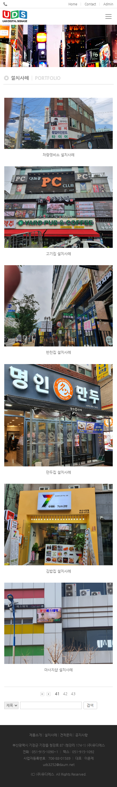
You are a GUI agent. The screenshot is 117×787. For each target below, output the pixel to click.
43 (73, 694)
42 (65, 694)
